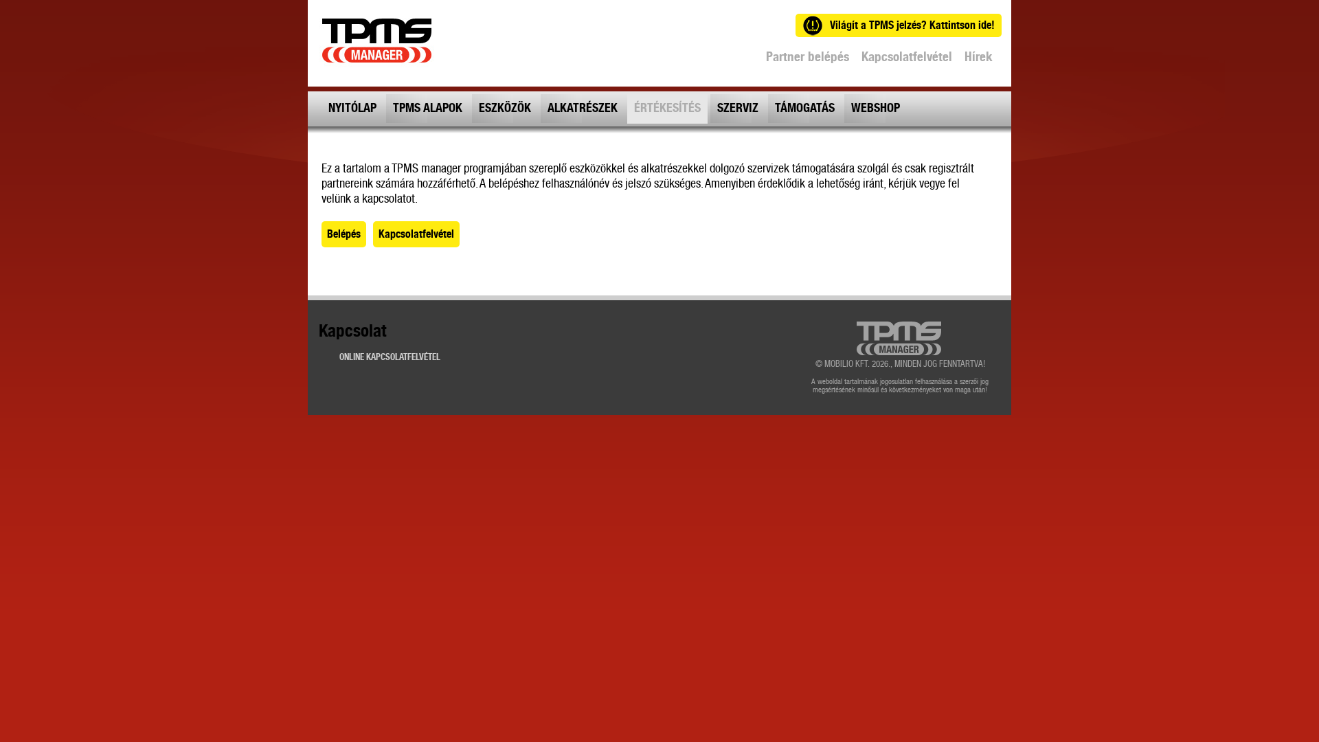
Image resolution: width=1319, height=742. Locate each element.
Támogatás (805, 108)
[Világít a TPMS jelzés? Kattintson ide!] (830, 6)
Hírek (979, 57)
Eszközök (505, 108)
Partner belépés (807, 57)
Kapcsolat (352, 333)
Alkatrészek (583, 108)
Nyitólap (352, 108)
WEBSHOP (875, 108)
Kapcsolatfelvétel (906, 57)
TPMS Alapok (427, 108)
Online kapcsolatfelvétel (389, 357)
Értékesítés (667, 108)
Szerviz (737, 108)
